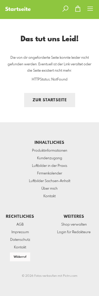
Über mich (49, 188)
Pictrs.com (70, 276)
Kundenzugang (49, 158)
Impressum (20, 232)
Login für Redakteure (74, 232)
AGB (20, 224)
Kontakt (49, 196)
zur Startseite (49, 100)
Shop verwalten (74, 224)
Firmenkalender (49, 173)
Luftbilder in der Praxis (49, 166)
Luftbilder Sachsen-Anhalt (49, 181)
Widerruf (20, 257)
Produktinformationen (49, 150)
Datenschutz (20, 240)
